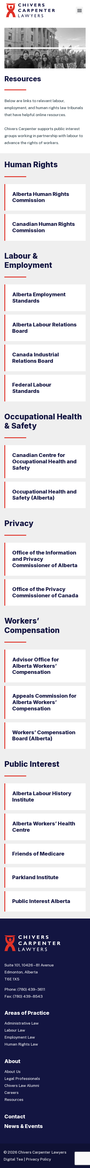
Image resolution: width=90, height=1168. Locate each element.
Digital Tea (13, 1159)
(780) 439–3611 (31, 989)
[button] (79, 10)
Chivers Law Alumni (21, 1085)
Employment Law (19, 1037)
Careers (11, 1092)
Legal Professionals (22, 1078)
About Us (12, 1071)
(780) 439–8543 (28, 996)
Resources (13, 1099)
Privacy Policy (38, 1159)
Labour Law (14, 1030)
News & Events (23, 1126)
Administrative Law (21, 1023)
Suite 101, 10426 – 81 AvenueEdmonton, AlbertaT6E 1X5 (29, 972)
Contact (14, 1116)
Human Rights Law (21, 1044)
